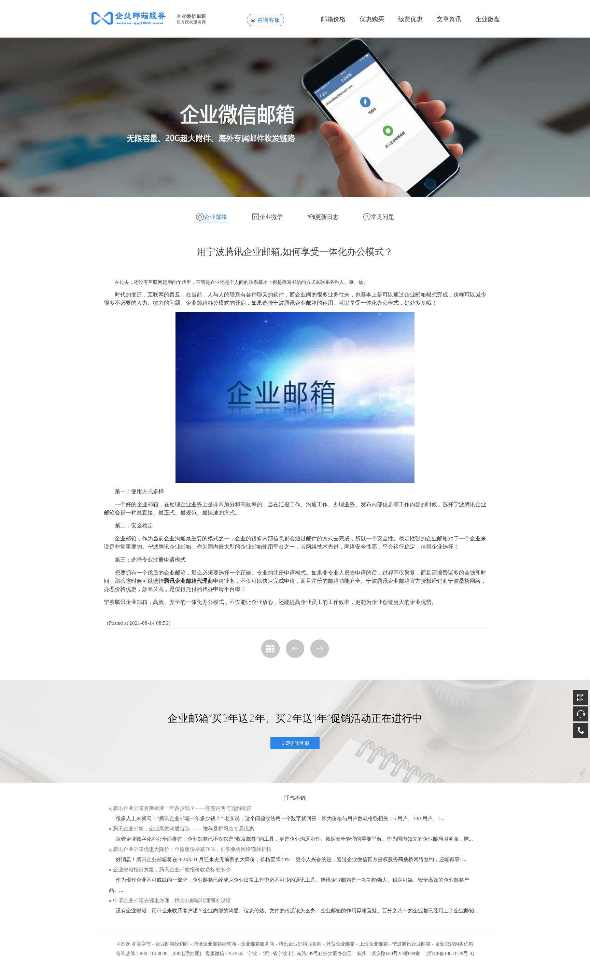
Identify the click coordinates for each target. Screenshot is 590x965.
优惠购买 (372, 19)
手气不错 (295, 798)
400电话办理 (186, 953)
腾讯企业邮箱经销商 (214, 944)
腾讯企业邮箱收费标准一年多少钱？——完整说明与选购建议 (182, 808)
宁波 (252, 953)
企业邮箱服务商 (257, 944)
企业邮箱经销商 (172, 944)
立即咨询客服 (295, 743)
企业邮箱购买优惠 (454, 944)
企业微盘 (487, 19)
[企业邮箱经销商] (159, 18)
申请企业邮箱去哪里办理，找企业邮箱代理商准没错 (172, 900)
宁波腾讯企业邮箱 (411, 944)
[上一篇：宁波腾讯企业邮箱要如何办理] (295, 648)
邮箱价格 (333, 19)
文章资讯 (449, 19)
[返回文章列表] (270, 648)
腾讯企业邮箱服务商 (300, 944)
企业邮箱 (415, 295)
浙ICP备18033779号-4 (449, 953)
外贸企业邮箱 (340, 944)
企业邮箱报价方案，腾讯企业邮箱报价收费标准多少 (172, 869)
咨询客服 (268, 20)
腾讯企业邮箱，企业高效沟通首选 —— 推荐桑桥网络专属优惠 (183, 828)
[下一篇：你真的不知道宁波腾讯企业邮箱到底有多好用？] (319, 648)
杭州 (362, 953)
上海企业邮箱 (373, 944)
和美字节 (141, 944)
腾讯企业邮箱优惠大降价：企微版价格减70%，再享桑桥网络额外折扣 (192, 849)
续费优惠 (410, 19)
